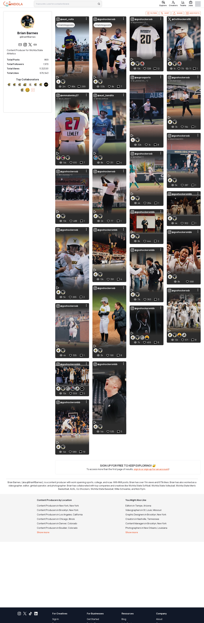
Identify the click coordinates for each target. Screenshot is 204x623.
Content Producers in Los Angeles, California (60, 514)
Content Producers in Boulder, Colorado (57, 527)
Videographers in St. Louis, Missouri (143, 510)
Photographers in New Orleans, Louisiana (146, 527)
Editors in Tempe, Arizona (138, 505)
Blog (124, 619)
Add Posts (194, 13)
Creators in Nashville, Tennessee (142, 519)
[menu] (86, 18)
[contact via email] (20, 44)
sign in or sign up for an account (151, 469)
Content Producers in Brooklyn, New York (57, 510)
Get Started (93, 619)
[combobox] (66, 4)
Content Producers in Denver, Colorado (57, 523)
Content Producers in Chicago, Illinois (56, 519)
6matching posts (65, 25)
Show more (43, 532)
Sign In (55, 619)
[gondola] (13, 4)
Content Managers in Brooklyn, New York (146, 523)
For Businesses (95, 613)
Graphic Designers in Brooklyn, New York (145, 514)
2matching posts (103, 25)
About (159, 619)
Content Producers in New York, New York (58, 505)
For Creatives (59, 613)
